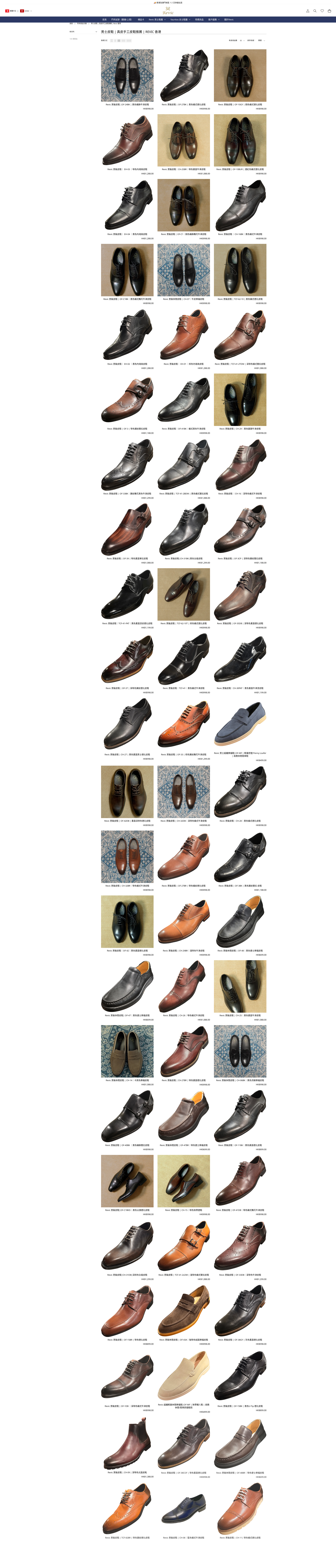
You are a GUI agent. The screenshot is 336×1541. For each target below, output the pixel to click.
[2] (115, 40)
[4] (123, 40)
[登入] (308, 11)
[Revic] (168, 11)
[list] (111, 40)
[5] (129, 40)
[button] (10, 2)
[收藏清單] (322, 11)
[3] (119, 40)
